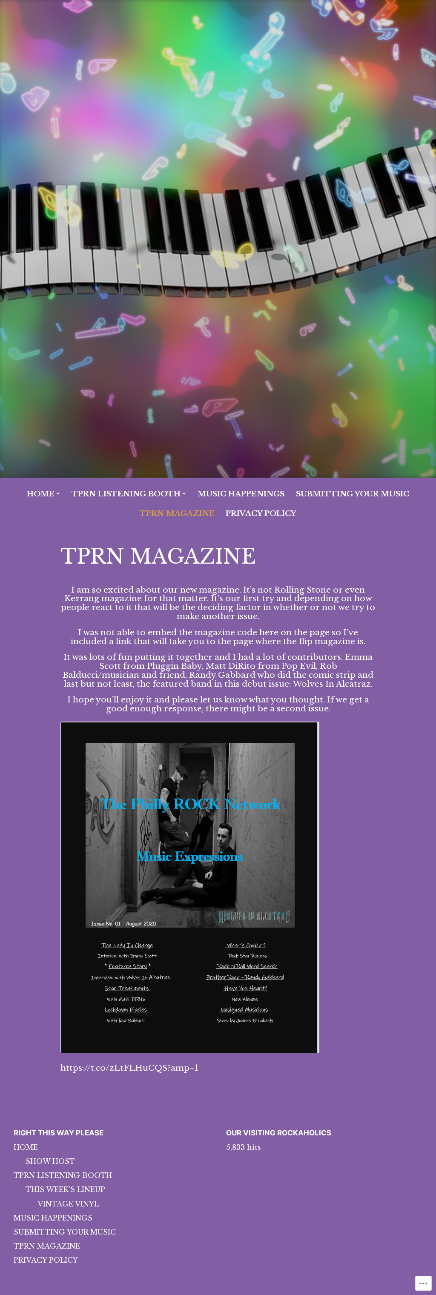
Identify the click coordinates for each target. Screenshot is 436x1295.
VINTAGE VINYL (68, 1204)
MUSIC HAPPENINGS (241, 494)
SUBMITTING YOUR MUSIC (352, 494)
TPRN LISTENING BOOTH (126, 494)
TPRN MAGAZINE (177, 513)
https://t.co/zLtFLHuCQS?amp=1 (129, 1068)
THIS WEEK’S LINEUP (65, 1189)
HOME (40, 494)
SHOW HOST (50, 1161)
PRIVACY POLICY (261, 513)
